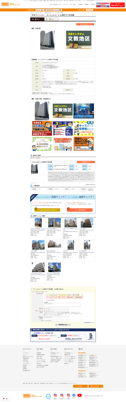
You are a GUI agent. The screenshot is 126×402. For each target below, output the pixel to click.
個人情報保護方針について (89, 322)
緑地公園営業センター (94, 364)
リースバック (53, 354)
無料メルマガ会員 (94, 386)
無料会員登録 (89, 9)
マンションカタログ (41, 360)
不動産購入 (39, 353)
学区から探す (39, 356)
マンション (38, 9)
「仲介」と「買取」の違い (56, 358)
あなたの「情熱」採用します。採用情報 (117, 5)
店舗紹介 (87, 4)
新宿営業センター (82, 373)
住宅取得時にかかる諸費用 (42, 365)
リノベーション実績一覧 (69, 358)
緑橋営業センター (93, 358)
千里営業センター (82, 364)
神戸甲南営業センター (83, 367)
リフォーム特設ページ (69, 360)
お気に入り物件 (81, 9)
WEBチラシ (39, 363)
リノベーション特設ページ (70, 356)
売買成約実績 (26, 358)
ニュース (65, 4)
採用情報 (25, 368)
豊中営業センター (82, 365)
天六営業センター (93, 355)
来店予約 (93, 4)
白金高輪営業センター (94, 375)
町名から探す (39, 358)
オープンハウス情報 (57, 9)
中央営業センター (82, 358)
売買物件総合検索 (40, 354)
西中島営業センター (82, 355)
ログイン (96, 9)
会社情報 (80, 4)
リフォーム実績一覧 (68, 361)
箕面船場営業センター (94, 365)
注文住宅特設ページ (68, 353)
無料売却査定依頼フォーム (56, 356)
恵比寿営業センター (82, 376)
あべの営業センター (93, 360)
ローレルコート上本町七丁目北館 (42, 162)
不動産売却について (55, 353)
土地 (50, 9)
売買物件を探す (31, 10)
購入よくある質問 (40, 367)
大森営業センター (93, 376)
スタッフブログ (26, 363)
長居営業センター (82, 362)
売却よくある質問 (54, 361)
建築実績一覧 (67, 354)
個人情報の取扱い (26, 370)
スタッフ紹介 (73, 4)
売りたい (51, 19)
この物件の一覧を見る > (90, 184)
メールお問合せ (78, 386)
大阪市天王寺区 (48, 12)
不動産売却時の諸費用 (55, 360)
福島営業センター (82, 357)
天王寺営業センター (39, 333)
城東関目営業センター (94, 362)
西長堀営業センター (93, 357)
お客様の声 (25, 360)
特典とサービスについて (28, 356)
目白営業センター (82, 375)
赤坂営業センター (93, 373)
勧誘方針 (66, 363)
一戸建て (45, 9)
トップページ (26, 353)
